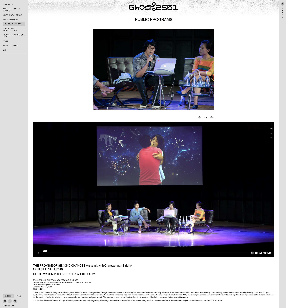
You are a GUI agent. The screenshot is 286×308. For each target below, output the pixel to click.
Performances (10, 19)
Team (5, 41)
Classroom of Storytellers (10, 29)
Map (5, 50)
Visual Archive (10, 45)
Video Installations (12, 15)
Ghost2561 (8, 4)
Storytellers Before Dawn (14, 35)
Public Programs (13, 23)
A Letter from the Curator (12, 9)
